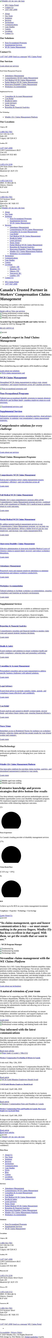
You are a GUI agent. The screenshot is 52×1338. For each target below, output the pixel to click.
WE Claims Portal (12, 5)
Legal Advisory (11, 103)
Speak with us (5, 311)
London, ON (15, 275)
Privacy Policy (16, 1332)
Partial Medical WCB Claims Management (21, 82)
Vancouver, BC (15, 273)
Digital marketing (31, 1337)
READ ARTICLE (7, 328)
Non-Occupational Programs (16, 43)
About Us (8, 1155)
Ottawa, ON (14, 271)
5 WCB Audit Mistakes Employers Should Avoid (16, 1084)
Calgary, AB (14, 267)
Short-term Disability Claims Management (21, 84)
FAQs (7, 1170)
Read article (4, 1077)
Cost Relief (9, 99)
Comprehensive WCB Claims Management (21, 78)
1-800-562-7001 (6, 132)
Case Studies (10, 27)
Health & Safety (11, 101)
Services (8, 20)
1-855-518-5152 (6, 181)
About (7, 14)
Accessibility (5, 1332)
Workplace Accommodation (15, 87)
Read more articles (7, 1051)
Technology (9, 22)
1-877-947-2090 (11, 10)
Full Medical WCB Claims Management (20, 80)
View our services (18, 311)
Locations (8, 31)
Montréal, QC (15, 269)
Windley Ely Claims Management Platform (21, 117)
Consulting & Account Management (18, 96)
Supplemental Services (13, 45)
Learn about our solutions (9, 371)
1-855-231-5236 (6, 164)
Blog (7, 1172)
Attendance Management (14, 76)
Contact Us (9, 7)
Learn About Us (6, 915)
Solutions (8, 18)
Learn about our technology (10, 986)
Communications (11, 25)
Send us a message (20, 57)
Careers (8, 29)
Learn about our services (9, 66)
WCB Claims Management (15, 47)
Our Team (9, 16)
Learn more (4, 1020)
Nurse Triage (10, 105)
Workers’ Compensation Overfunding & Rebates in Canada (20, 1058)
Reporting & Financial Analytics (17, 107)
